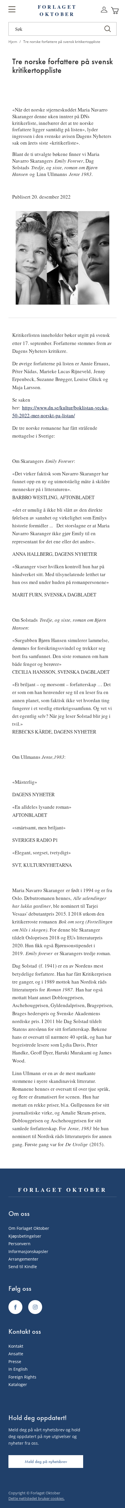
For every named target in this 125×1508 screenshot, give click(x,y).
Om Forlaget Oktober (28, 1228)
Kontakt (15, 1346)
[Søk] (107, 29)
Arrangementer (23, 1259)
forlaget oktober (57, 10)
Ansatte (15, 1353)
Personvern (19, 1243)
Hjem (13, 41)
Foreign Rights (22, 1377)
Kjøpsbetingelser (24, 1236)
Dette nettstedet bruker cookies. (36, 1498)
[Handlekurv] (115, 10)
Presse (14, 1361)
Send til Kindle (22, 1266)
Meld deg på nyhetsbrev (46, 1461)
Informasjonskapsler (28, 1251)
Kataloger (17, 1384)
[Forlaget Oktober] (15, 1307)
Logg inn (104, 10)
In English (18, 1369)
